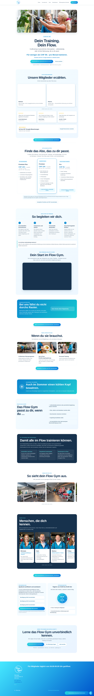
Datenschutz (56, 690)
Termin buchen (74, 2)
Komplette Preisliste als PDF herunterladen (47, 202)
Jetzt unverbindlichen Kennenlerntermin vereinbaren (47, 139)
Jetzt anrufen (62, 644)
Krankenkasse (55, 2)
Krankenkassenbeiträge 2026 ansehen (29, 608)
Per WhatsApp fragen (51, 644)
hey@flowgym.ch (18, 682)
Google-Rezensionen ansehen (67, 128)
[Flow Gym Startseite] (18, 2)
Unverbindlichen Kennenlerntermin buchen (42, 61)
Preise (39, 2)
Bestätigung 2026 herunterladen (27, 597)
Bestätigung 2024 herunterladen (27, 604)
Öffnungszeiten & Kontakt (64, 2)
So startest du (44, 2)
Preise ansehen (58, 61)
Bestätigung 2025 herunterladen (27, 601)
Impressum (50, 690)
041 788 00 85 (17, 680)
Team (50, 2)
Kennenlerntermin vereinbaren (36, 644)
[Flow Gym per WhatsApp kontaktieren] (91, 693)
